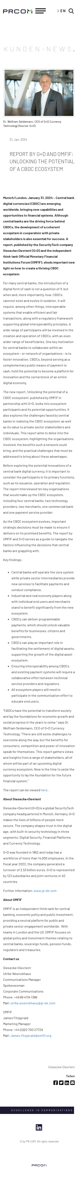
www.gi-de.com (45, 891)
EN (63, 10)
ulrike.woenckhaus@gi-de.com (32, 1003)
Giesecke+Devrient (61, 1067)
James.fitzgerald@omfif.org (30, 1035)
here (44, 790)
